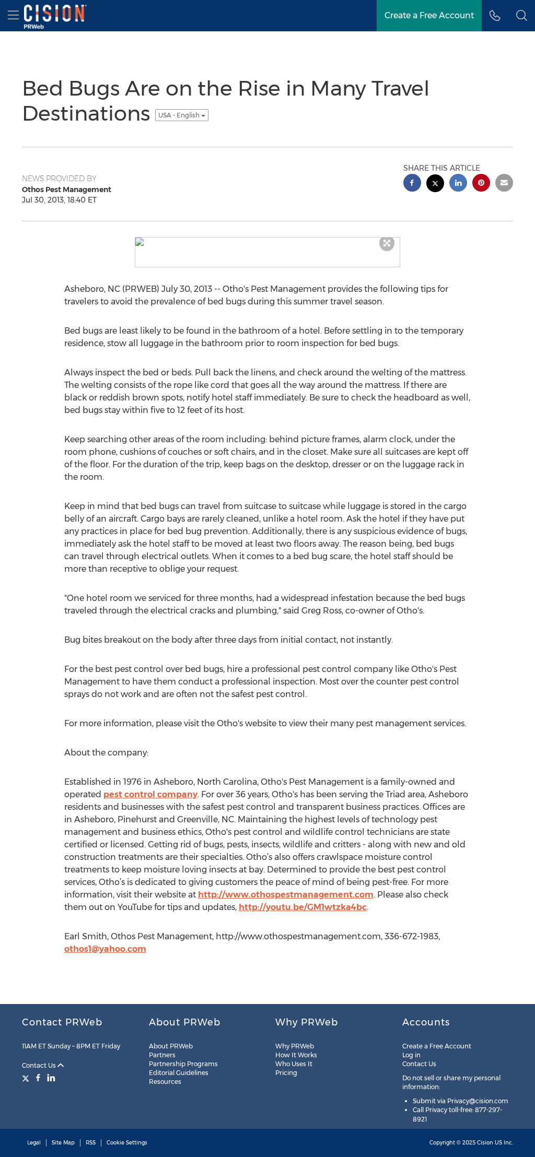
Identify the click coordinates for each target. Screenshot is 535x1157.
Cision (485, 1142)
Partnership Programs (183, 1064)
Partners (162, 1055)
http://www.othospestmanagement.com (286, 895)
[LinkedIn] (51, 1077)
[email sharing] (504, 184)
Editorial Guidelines (178, 1073)
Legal (34, 1142)
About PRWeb (171, 1046)
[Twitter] (27, 1077)
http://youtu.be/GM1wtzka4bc (303, 907)
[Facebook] (38, 1077)
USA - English (179, 115)
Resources (165, 1081)
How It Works (296, 1055)
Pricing (286, 1073)
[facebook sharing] (412, 184)
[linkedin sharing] (458, 184)
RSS (91, 1142)
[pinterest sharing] (481, 184)
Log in (411, 1055)
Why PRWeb (294, 1046)
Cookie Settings (127, 1142)
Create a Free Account (436, 1046)
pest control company (150, 794)
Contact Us (39, 1065)
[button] (521, 15)
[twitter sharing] (435, 184)
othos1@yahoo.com (105, 949)
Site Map (63, 1142)
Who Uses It (293, 1064)
